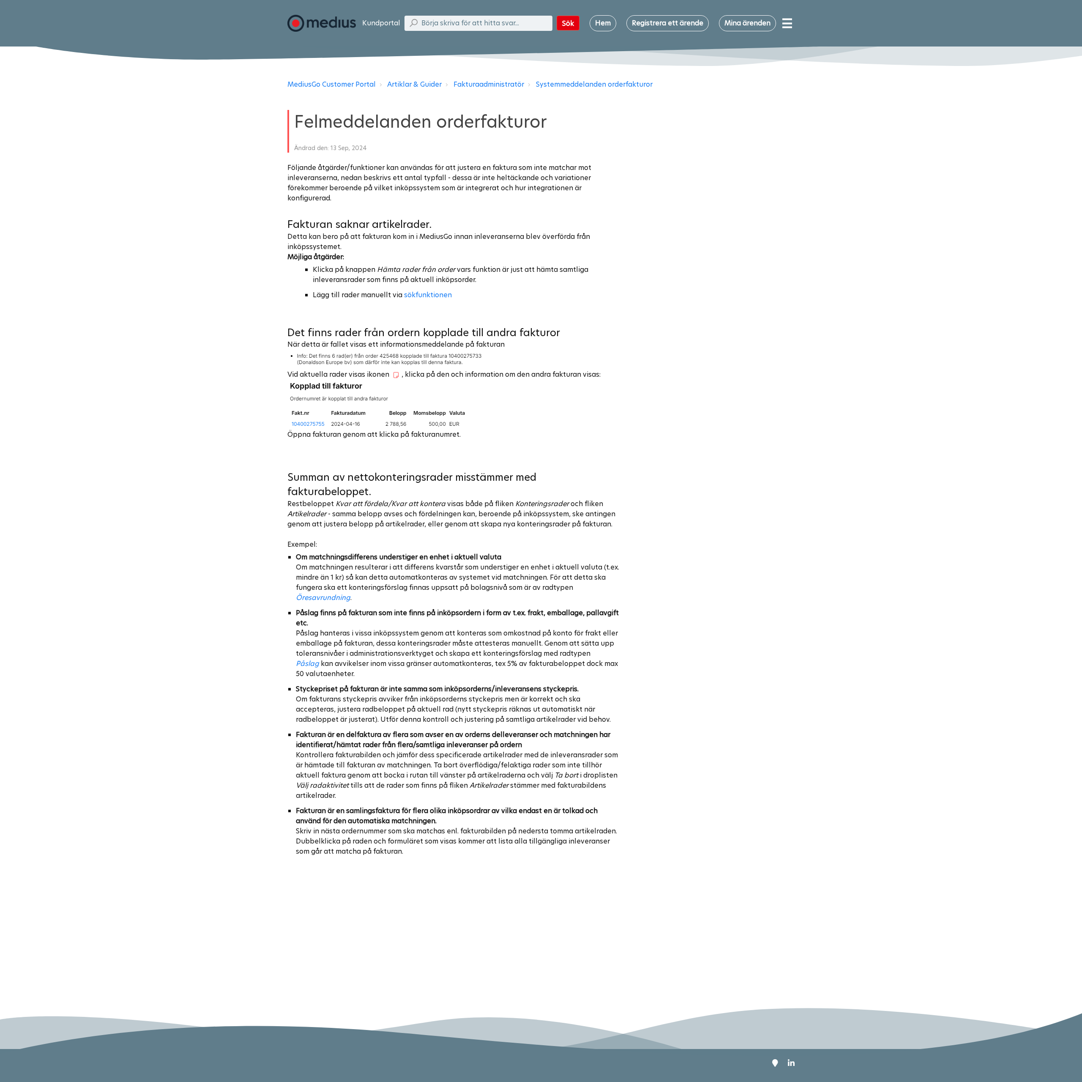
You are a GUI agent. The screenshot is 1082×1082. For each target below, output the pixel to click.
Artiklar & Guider (414, 84)
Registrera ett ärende (667, 23)
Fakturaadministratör (489, 84)
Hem (603, 23)
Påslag (308, 663)
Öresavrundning (323, 598)
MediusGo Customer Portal (331, 84)
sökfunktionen (428, 295)
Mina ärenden (747, 23)
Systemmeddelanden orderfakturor (594, 84)
